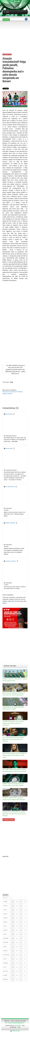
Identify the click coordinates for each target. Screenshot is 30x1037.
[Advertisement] (16, 2)
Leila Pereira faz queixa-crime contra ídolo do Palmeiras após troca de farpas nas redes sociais (14, 755)
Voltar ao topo (16, 1031)
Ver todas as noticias (9, 819)
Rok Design (18, 1025)
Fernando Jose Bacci (10, 561)
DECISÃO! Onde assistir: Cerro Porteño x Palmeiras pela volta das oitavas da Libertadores (13, 723)
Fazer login (6, 19)
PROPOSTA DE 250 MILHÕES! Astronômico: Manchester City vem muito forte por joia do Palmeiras (14, 813)
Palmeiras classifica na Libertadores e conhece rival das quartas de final (14, 679)
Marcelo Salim (8, 414)
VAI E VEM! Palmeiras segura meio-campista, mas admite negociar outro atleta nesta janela (14, 770)
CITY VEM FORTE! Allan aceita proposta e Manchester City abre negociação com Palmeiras (13, 739)
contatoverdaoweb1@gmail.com (16, 1023)
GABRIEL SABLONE (10, 523)
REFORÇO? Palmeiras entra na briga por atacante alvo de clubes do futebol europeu (13, 798)
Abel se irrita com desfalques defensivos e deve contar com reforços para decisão (13, 694)
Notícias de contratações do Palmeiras (12, 391)
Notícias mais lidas (7, 393)
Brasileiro (5, 895)
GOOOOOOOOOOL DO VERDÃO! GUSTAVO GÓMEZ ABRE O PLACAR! (13, 708)
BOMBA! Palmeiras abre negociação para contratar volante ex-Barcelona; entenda (13, 784)
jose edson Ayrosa (10, 486)
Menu (7, 12)
